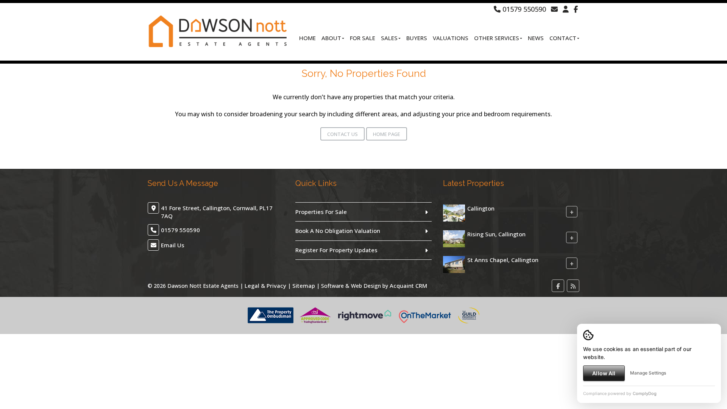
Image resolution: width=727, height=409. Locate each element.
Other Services (496, 38)
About (331, 38)
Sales (389, 38)
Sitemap (303, 285)
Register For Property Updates (336, 250)
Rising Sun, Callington (496, 234)
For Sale (362, 38)
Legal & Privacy (265, 285)
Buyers (416, 38)
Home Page (386, 134)
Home (307, 38)
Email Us (172, 245)
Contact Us (342, 134)
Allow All (603, 373)
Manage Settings (648, 373)
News (536, 38)
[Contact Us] (566, 9)
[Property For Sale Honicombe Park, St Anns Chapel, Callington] (454, 263)
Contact (562, 38)
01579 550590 (523, 9)
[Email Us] (554, 9)
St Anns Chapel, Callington (502, 260)
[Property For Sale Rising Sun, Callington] (454, 238)
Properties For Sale (321, 211)
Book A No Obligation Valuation (337, 230)
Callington (481, 208)
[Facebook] (576, 9)
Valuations (450, 38)
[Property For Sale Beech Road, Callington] (454, 212)
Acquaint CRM (408, 285)
